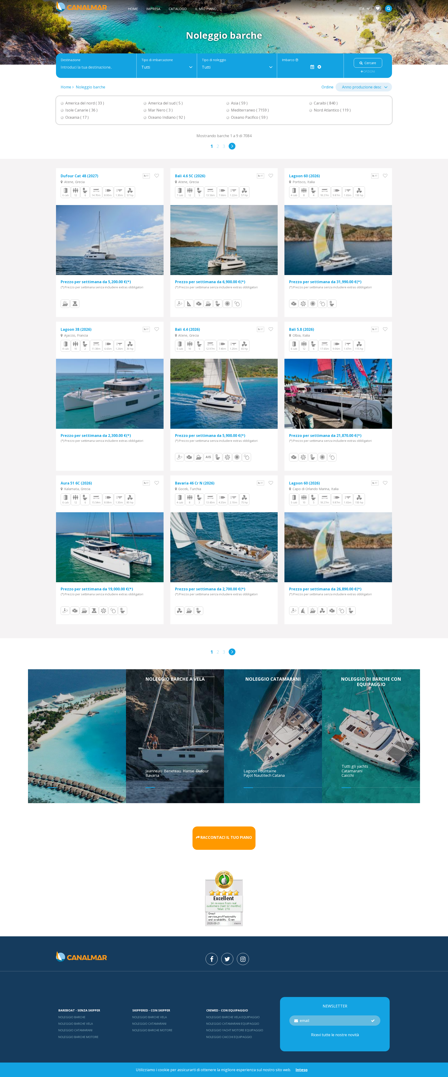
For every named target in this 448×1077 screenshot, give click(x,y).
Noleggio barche (90, 87)
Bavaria (153, 775)
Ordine (327, 87)
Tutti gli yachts (355, 766)
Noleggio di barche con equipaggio (371, 681)
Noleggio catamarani (273, 679)
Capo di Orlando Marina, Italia (315, 489)
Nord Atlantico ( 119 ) (332, 110)
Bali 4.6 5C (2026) (190, 176)
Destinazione (70, 60)
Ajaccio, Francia (75, 335)
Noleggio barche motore (78, 1037)
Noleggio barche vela (75, 1023)
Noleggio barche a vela (175, 679)
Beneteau (173, 771)
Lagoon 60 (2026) (304, 176)
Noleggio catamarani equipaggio (232, 1023)
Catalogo (178, 9)
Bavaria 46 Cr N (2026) (194, 483)
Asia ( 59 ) (239, 103)
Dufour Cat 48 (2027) (79, 176)
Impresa (153, 9)
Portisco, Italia (303, 182)
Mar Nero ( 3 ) (160, 110)
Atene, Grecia (74, 182)
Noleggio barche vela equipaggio (233, 1017)
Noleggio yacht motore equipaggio (234, 1030)
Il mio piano (206, 9)
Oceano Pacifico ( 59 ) (249, 117)
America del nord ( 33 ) (84, 103)
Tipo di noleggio (214, 60)
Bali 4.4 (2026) (187, 329)
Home (133, 9)
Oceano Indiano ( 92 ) (166, 117)
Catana (278, 775)
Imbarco (288, 60)
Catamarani (352, 771)
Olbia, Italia (301, 335)
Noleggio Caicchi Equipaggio (229, 1037)
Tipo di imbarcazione (157, 60)
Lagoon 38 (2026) (76, 329)
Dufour (203, 771)
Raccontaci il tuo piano (226, 837)
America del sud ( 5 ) (165, 103)
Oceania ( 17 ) (77, 117)
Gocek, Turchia (189, 489)
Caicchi (348, 775)
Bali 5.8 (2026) (301, 329)
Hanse (189, 771)
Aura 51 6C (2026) (76, 483)
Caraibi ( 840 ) (326, 103)
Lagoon (251, 771)
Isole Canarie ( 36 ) (81, 110)
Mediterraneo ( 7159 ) (250, 110)
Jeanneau (154, 771)
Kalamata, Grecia (76, 489)
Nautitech (263, 775)
